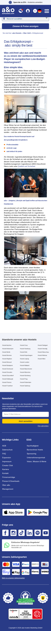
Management (7, 489)
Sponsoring (31, 454)
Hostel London (24, 362)
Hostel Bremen (7, 355)
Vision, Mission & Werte (36, 461)
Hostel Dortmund (7, 369)
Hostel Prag (23, 379)
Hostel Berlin (6, 352)
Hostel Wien (41, 359)
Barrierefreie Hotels (35, 450)
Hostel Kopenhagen (26, 355)
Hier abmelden (43, 426)
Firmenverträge (8, 477)
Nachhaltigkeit (32, 446)
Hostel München (25, 372)
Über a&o (6, 485)
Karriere (5, 469)
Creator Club (7, 465)
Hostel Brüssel (7, 362)
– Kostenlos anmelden (27, 2)
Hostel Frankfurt (7, 386)
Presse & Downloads (10, 481)
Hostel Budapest (7, 365)
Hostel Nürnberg (25, 375)
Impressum (7, 461)
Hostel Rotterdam (25, 382)
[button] (25, 2)
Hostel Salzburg (25, 386)
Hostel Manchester (26, 369)
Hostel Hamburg (25, 348)
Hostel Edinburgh (7, 379)
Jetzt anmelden (25, 421)
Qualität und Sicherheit (26, 166)
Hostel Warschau (43, 352)
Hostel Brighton (7, 359)
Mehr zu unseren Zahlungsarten (13, 578)
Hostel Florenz (7, 382)
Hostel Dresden (7, 372)
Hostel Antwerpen (7, 348)
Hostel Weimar (42, 355)
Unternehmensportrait (36, 457)
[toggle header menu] (46, 11)
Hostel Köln (23, 352)
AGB (4, 446)
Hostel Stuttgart (43, 345)
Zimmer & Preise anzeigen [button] (25, 26)
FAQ (4, 454)
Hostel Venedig (42, 348)
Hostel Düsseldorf (8, 375)
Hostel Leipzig (24, 359)
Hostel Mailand (24, 365)
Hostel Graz (24, 345)
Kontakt (5, 473)
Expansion (6, 457)
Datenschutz (7, 450)
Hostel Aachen (6, 345)
